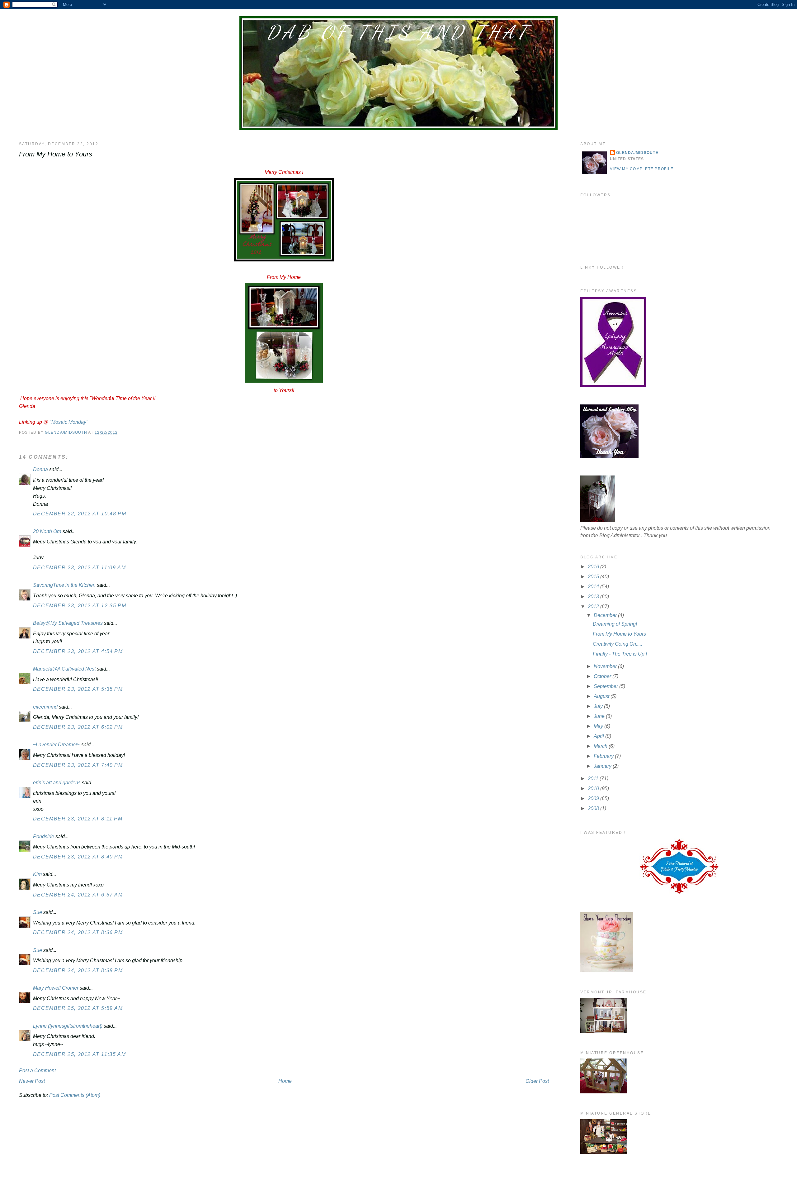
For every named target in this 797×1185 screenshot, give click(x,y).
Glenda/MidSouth (637, 153)
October (603, 676)
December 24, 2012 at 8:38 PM (78, 970)
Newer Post (32, 1081)
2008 (594, 808)
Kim (37, 874)
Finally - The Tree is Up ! (620, 654)
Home (285, 1081)
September (606, 686)
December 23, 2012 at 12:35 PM (79, 605)
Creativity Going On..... (617, 644)
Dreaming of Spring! (615, 624)
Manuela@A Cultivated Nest (64, 668)
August (602, 696)
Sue (37, 912)
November (606, 666)
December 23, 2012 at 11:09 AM (79, 567)
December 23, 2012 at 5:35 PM (78, 689)
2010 (594, 788)
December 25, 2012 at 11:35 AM (79, 1054)
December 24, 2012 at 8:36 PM (78, 932)
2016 (594, 566)
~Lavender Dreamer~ (56, 744)
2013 (594, 596)
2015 (594, 576)
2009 (594, 798)
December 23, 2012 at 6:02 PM (78, 727)
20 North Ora (47, 531)
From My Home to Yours (619, 634)
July (599, 706)
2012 (594, 606)
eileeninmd (45, 707)
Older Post (537, 1081)
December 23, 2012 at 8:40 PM (78, 856)
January (603, 766)
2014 (594, 586)
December (606, 615)
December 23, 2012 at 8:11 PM (78, 818)
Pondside (43, 836)
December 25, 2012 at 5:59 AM (78, 1008)
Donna (40, 469)
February (604, 756)
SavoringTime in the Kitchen (64, 585)
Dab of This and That (398, 32)
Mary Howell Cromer (55, 988)
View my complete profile (641, 169)
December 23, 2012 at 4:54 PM (78, 651)
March (601, 746)
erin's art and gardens (57, 782)
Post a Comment (37, 1070)
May (599, 726)
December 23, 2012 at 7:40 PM (78, 765)
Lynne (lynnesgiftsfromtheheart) (67, 1026)
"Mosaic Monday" (69, 422)
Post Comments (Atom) (74, 1095)
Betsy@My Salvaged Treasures (68, 623)
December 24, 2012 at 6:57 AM (78, 894)
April (599, 736)
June (600, 716)
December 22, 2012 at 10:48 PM (79, 513)
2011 (594, 778)
